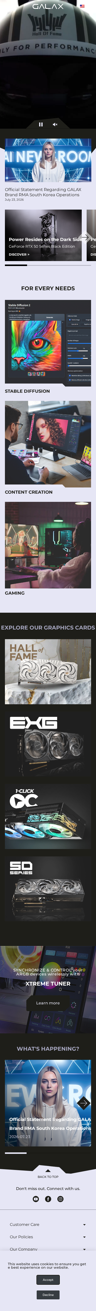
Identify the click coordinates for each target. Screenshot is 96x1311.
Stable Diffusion (27, 391)
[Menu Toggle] (11, 6)
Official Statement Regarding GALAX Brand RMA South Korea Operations (43, 192)
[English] (82, 6)
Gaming (15, 593)
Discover (19, 254)
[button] (16, 265)
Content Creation (29, 492)
